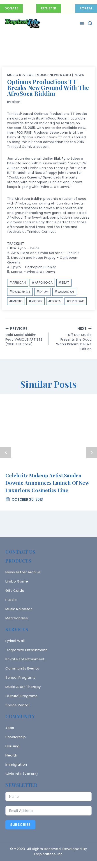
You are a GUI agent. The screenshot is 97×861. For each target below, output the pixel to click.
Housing (12, 746)
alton (16, 102)
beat (63, 282)
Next (91, 452)
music (16, 301)
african (17, 282)
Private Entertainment (25, 659)
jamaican (64, 291)
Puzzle (11, 599)
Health (11, 755)
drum (42, 291)
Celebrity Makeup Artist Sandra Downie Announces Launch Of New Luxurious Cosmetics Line (47, 483)
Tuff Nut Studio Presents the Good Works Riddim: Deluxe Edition (74, 338)
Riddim (35, 301)
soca (54, 301)
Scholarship (15, 737)
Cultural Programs (21, 696)
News (79, 75)
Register (48, 8)
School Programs (20, 677)
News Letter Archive (23, 572)
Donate (11, 8)
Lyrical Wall (15, 640)
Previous (5, 452)
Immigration (16, 764)
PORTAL (86, 8)
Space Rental (17, 705)
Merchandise (16, 618)
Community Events (22, 668)
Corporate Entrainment (26, 650)
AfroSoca (42, 282)
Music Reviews (20, 75)
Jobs (9, 727)
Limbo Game (16, 581)
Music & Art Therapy (23, 686)
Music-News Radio (54, 75)
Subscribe (20, 824)
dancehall (19, 291)
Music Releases (18, 609)
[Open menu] (82, 23)
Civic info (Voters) (21, 773)
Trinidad (76, 301)
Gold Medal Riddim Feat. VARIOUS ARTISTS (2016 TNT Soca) (24, 336)
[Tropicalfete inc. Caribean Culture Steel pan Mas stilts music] (22, 23)
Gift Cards (14, 590)
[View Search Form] (90, 23)
